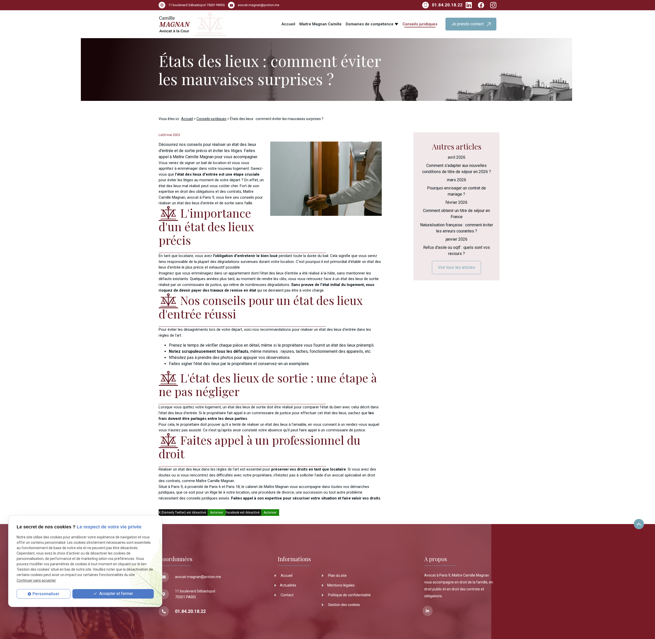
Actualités (288, 585)
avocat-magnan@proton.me (258, 5)
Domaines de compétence (370, 24)
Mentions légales (341, 585)
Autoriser (216, 512)
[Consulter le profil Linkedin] (469, 5)
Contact (286, 595)
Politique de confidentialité (349, 595)
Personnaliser (45, 593)
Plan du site (337, 575)
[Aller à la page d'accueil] (193, 24)
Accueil (288, 24)
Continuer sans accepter (36, 580)
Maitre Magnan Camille (320, 24)
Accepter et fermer (115, 593)
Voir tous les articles (456, 267)
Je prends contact (469, 24)
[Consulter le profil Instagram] (493, 5)
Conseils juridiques (419, 24)
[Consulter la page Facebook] (481, 5)
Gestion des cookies (343, 605)
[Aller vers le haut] (639, 524)
